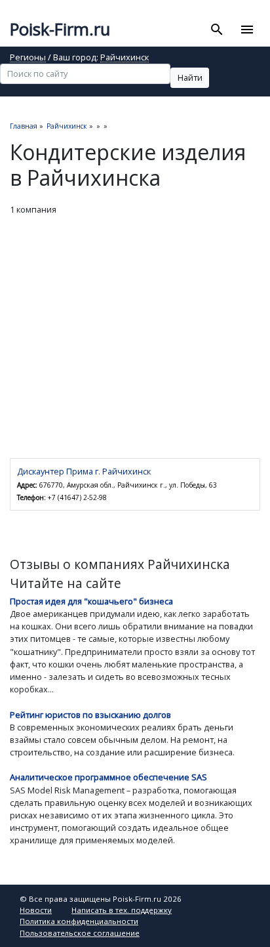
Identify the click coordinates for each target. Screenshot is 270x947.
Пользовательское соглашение (80, 933)
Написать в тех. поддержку (121, 910)
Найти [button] (190, 77)
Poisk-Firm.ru (60, 29)
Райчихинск (124, 58)
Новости (36, 910)
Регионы (28, 58)
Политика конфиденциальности (79, 921)
